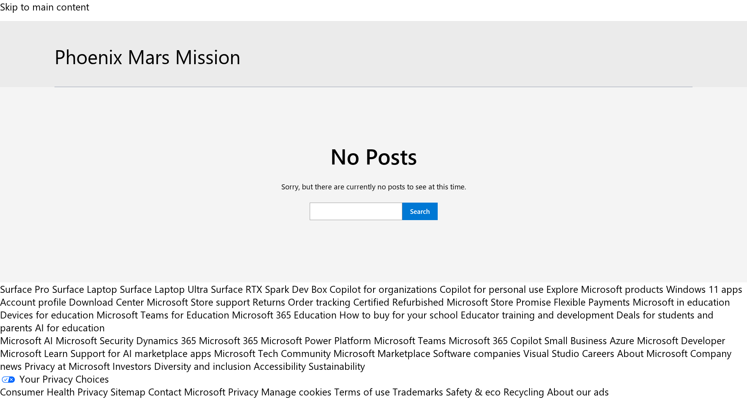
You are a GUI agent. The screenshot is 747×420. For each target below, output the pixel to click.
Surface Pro (24, 288)
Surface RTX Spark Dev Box (269, 288)
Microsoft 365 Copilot (495, 340)
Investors (131, 365)
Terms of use (362, 391)
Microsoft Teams (410, 340)
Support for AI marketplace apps (140, 352)
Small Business (575, 340)
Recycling (523, 391)
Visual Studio (551, 352)
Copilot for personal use (492, 288)
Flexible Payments (592, 301)
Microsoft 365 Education (284, 314)
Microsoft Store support (198, 301)
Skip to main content (44, 6)
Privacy (244, 391)
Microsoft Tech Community (272, 352)
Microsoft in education (681, 301)
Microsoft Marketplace (381, 352)
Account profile (33, 301)
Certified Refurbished (398, 301)
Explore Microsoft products (604, 288)
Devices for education (47, 314)
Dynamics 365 (166, 340)
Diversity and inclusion (202, 365)
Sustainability (337, 365)
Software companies (477, 352)
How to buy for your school (398, 314)
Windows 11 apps (704, 288)
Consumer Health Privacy (54, 391)
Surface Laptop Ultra (164, 288)
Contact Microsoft (186, 391)
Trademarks (418, 391)
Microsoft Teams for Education (162, 314)
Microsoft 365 (228, 340)
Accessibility (280, 365)
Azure (622, 340)
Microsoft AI (26, 340)
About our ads (578, 391)
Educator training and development (537, 314)
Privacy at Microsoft (67, 365)
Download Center (106, 301)
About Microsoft (652, 352)
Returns (269, 301)
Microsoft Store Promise (499, 301)
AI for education (70, 327)
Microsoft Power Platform (316, 340)
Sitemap (128, 391)
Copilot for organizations (383, 288)
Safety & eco (473, 391)
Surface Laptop (84, 288)
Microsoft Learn (34, 352)
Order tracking (319, 301)
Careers (598, 352)
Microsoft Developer (681, 340)
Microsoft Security (94, 340)
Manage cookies (296, 391)
